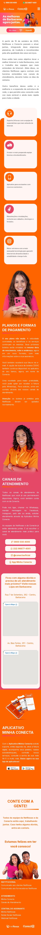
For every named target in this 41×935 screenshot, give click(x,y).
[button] (38, 9)
